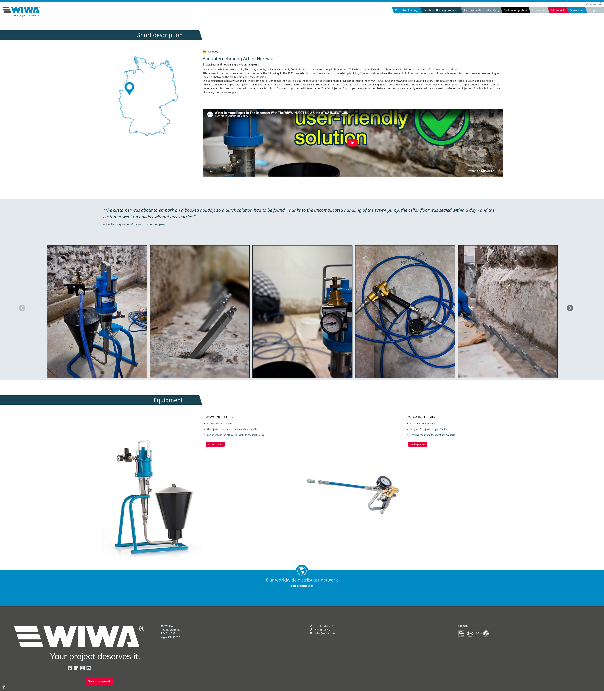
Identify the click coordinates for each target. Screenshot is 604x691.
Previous (22, 308)
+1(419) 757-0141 (325, 626)
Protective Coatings (407, 10)
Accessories (539, 10)
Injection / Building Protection (441, 10)
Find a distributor (302, 582)
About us (591, 4)
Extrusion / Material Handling (481, 10)
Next (570, 308)
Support (594, 10)
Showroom (577, 10)
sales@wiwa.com (325, 633)
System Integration (515, 10)
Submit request (99, 681)
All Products (558, 10)
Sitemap (463, 626)
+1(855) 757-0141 (325, 629)
